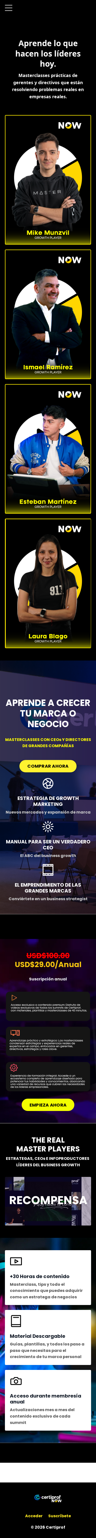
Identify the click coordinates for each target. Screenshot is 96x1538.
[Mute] (86, 1222)
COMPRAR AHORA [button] (47, 766)
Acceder (34, 1516)
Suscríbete (59, 1516)
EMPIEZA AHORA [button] (48, 1105)
